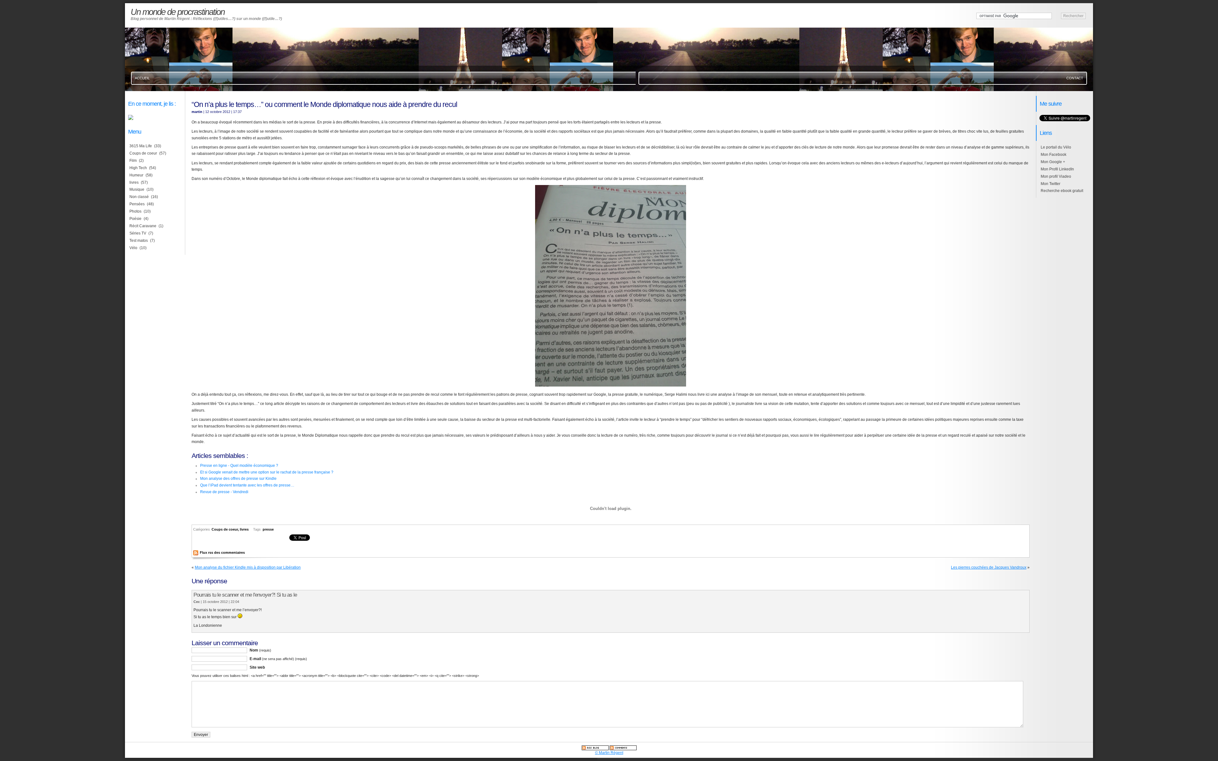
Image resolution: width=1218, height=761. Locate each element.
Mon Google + (1053, 162)
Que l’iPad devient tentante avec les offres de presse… (247, 485)
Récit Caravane (142, 226)
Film (133, 160)
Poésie (135, 218)
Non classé (139, 197)
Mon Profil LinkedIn (1057, 169)
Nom (260, 650)
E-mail (278, 659)
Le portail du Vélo (1056, 147)
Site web (257, 667)
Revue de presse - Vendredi (224, 492)
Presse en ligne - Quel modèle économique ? (239, 465)
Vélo (133, 248)
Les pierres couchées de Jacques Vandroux (988, 567)
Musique (136, 189)
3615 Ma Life (140, 146)
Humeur (136, 175)
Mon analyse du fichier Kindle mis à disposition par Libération (248, 567)
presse (268, 529)
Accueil (142, 78)
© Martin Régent (609, 753)
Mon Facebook (1053, 154)
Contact (1074, 78)
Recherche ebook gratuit (1062, 191)
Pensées (137, 204)
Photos (135, 211)
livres (244, 529)
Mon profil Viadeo (1056, 176)
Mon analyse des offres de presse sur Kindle (238, 478)
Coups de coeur (225, 529)
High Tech (138, 168)
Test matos (138, 240)
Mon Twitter (1050, 184)
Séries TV (137, 233)
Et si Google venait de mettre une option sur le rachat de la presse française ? (266, 472)
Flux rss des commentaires (222, 552)
